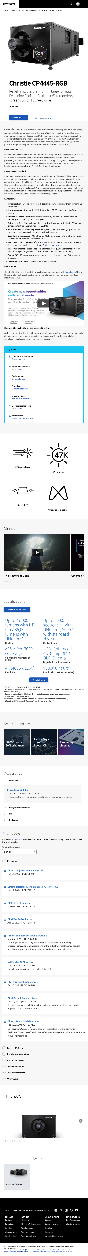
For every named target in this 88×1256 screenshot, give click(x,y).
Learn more (17, 369)
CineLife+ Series (42, 10)
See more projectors (21, 398)
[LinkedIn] (66, 1210)
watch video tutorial (53, 245)
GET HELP (25, 1217)
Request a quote (18, 117)
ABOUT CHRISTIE (52, 1217)
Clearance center (11, 1232)
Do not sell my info (63, 1249)
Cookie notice (21, 1249)
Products (5, 10)
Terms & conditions (52, 1249)
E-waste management (15, 1251)
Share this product (40, 118)
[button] (44, 304)
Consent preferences (31, 1249)
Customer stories (51, 1224)
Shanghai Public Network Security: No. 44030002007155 (57, 1251)
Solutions (8, 1228)
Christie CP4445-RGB (55, 10)
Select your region (13, 1210)
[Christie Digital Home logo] (9, 4)
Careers (48, 1220)
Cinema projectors (30, 10)
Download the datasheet (17, 609)
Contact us (25, 1220)
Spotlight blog (10, 1236)
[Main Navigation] (84, 4)
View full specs (39, 680)
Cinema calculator (20, 388)
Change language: (11, 846)
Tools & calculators (28, 1236)
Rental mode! (71, 272)
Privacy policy (41, 1249)
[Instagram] (71, 1210)
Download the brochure (22, 418)
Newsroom (49, 1232)
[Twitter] (61, 1210)
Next (80, 556)
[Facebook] (55, 1210)
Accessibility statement (54, 1236)
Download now (19, 359)
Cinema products (17, 10)
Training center (27, 1228)
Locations (48, 1228)
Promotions (9, 1224)
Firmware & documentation (31, 1224)
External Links (73, 1217)
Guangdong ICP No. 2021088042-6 (31, 1251)
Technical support (28, 1232)
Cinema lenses (18, 379)
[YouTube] (76, 1210)
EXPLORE (9, 1217)
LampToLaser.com (73, 1220)
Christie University (73, 1224)
